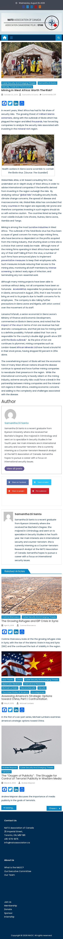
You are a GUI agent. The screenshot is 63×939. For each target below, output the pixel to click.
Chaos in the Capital (55, 808)
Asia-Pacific (7, 679)
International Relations (34, 684)
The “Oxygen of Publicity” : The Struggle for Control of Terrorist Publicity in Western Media (31, 777)
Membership (10, 905)
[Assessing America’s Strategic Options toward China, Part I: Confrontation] (31, 663)
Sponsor (8, 913)
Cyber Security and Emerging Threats (18, 83)
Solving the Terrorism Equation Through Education (10, 807)
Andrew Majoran (9, 767)
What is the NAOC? (14, 867)
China (19, 679)
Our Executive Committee (17, 871)
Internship (9, 916)
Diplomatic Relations (11, 684)
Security (42, 688)
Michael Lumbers (9, 688)
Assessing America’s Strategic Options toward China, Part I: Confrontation (26, 697)
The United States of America (15, 692)
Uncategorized (38, 692)
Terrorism (6, 772)
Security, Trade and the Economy (17, 87)
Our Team (9, 874)
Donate (8, 909)
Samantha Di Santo (47, 83)
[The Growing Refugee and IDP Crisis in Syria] (31, 595)
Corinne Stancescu (11, 617)
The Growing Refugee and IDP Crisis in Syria (29, 621)
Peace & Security (28, 688)
